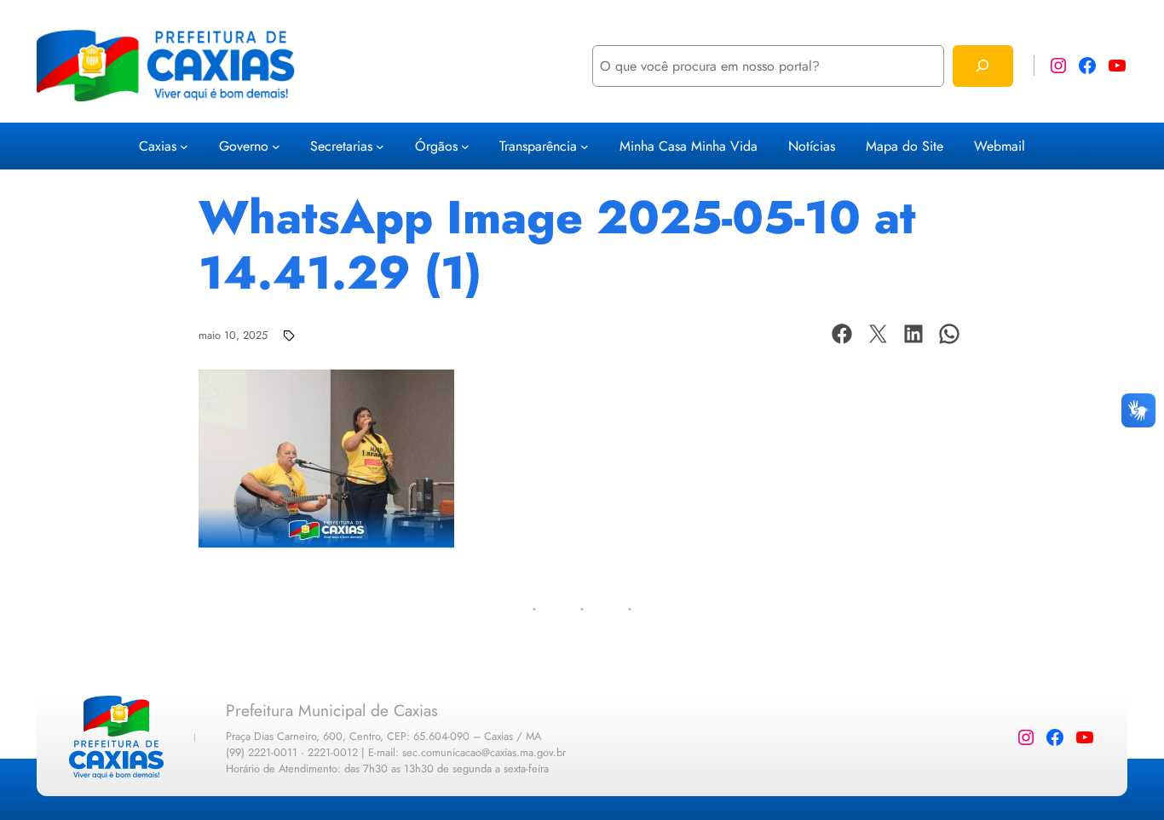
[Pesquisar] (983, 66)
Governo (243, 146)
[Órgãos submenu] (465, 146)
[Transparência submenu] (584, 146)
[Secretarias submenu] (380, 146)
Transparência (538, 146)
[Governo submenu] (276, 146)
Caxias (157, 146)
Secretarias (341, 146)
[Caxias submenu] (184, 146)
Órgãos (436, 146)
